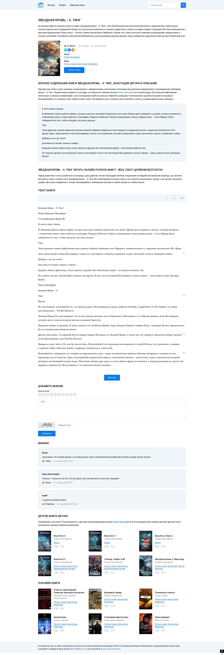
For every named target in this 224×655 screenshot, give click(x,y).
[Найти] (183, 5)
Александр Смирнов (114, 620)
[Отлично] (71, 394)
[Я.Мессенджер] (65, 49)
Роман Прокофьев (72, 57)
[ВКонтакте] (69, 49)
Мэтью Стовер (162, 620)
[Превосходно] (75, 394)
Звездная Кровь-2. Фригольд (169, 559)
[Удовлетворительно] (48, 394)
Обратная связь (77, 5)
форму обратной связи (110, 649)
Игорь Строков (61, 620)
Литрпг (57, 543)
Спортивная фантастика (116, 617)
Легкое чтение (70, 64)
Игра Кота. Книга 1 (164, 536)
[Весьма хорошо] (59, 394)
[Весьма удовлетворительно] (52, 394)
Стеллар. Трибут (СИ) (114, 559)
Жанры (62, 5)
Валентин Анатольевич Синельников (65, 596)
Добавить (47, 433)
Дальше (112, 377)
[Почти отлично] (67, 394)
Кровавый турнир (113, 592)
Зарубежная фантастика (64, 569)
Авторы (51, 5)
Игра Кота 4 (59, 536)
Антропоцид (60, 617)
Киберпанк (93, 64)
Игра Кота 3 (59, 559)
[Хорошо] (56, 394)
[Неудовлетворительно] (40, 394)
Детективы (173, 566)
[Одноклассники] (72, 49)
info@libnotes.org (80, 649)
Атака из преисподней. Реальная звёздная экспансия (69, 591)
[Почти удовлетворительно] (44, 394)
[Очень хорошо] (63, 394)
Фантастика (82, 64)
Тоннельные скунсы (165, 592)
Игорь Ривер (161, 595)
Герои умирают (162, 617)
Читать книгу (74, 70)
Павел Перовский (113, 595)
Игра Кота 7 (110, 536)
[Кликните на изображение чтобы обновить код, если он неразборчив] (46, 425)
